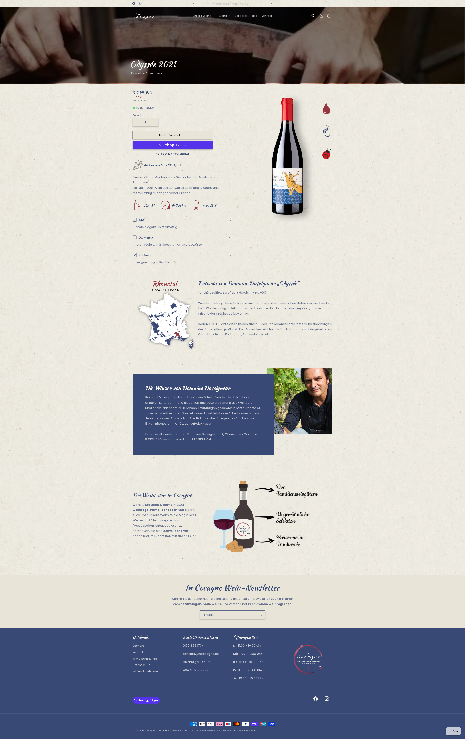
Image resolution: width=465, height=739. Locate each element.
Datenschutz (141, 665)
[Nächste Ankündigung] (271, 3)
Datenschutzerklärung (244, 730)
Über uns (139, 646)
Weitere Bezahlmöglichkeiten (172, 153)
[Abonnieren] (261, 614)
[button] (203, 16)
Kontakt (138, 652)
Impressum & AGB (145, 658)
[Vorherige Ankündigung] (194, 3)
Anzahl (137, 115)
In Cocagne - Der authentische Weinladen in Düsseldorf (174, 730)
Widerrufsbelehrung (146, 671)
